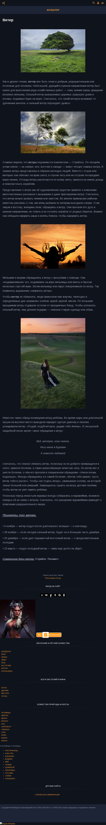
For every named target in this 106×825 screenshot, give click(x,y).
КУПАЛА (4, 668)
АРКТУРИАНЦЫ (11, 751)
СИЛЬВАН (5, 729)
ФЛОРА (4, 741)
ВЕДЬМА (8, 759)
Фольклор (53, 10)
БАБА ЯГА (9, 753)
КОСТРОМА (6, 665)
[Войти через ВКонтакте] (46, 595)
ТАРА (3, 732)
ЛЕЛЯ (3, 654)
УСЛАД (4, 696)
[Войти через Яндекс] (55, 595)
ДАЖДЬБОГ (6, 651)
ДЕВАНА (4, 715)
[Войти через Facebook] (51, 595)
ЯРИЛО (4, 657)
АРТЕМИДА (6, 713)
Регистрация (50, 578)
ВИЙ (7, 762)
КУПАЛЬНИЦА (7, 671)
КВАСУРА (5, 693)
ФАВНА (4, 738)
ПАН (3, 724)
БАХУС (4, 688)
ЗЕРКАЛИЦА (10, 770)
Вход (59, 578)
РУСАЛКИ (9, 773)
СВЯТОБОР (6, 727)
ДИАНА (4, 718)
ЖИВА (3, 660)
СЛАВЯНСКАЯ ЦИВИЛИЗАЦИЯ (47, 795)
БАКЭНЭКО (9, 756)
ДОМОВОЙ (9, 767)
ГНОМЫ (8, 765)
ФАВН (3, 735)
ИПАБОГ (4, 721)
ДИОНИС (5, 690)
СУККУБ (8, 776)
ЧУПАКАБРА (10, 779)
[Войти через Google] (60, 595)
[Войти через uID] (42, 595)
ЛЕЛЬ (3, 663)
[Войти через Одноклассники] (64, 595)
